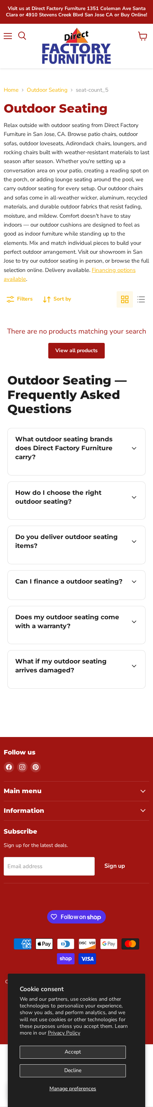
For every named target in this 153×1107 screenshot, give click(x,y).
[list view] (141, 299)
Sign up (114, 866)
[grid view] (125, 299)
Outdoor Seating (47, 90)
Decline (72, 1070)
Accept (73, 1051)
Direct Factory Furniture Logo (76, 46)
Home (11, 90)
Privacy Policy (64, 1032)
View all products (76, 350)
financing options (68, 598)
